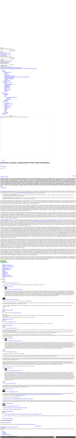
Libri (5, 96)
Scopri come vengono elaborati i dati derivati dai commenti (25, 424)
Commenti (74, 175)
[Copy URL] (17, 172)
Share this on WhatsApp (4, 176)
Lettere (6, 95)
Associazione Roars (8, 72)
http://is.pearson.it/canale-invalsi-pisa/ (19, 395)
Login (6, 111)
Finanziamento (7, 86)
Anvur (6, 83)
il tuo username (12, 49)
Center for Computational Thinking (8, 265)
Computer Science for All (6, 269)
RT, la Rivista (7, 102)
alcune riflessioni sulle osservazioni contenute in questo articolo (16, 407)
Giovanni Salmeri (3, 166)
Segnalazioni (9, 99)
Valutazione (6, 90)
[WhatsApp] (13, 172)
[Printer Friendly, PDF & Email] (3, 261)
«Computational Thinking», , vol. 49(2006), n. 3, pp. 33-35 (46, 220)
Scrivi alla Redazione (8, 105)
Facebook (6, 106)
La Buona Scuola (5, 273)
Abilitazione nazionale (8, 82)
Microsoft (4, 274)
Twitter (6, 108)
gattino (3, 270)
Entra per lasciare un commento (7, 286)
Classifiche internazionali (9, 84)
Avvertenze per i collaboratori (9, 78)
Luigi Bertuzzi (7, 299)
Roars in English (5, 113)
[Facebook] (2, 172)
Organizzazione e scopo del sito (10, 75)
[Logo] (9, 68)
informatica (4, 271)
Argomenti (4, 81)
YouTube (6, 109)
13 (0, 168)
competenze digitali (5, 268)
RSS (5, 110)
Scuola (6, 88)
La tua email (12, 57)
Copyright (6, 79)
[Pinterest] (9, 172)
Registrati (6, 112)
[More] (21, 172)
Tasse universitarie (8, 89)
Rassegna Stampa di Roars (9, 77)
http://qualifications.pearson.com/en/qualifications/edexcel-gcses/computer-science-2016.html (17, 398)
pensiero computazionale (6, 275)
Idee (3, 92)
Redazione (6, 73)
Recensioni (8, 98)
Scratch (3, 277)
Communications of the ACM (7, 267)
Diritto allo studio (7, 85)
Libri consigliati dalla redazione (12, 97)
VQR (5, 91)
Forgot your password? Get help (5, 52)
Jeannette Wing (4, 272)
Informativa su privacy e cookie (5, 54)
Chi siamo (4, 71)
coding (3, 266)
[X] (6, 172)
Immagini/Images (7, 80)
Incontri (6, 104)
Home (3, 70)
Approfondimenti (5, 93)
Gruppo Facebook (7, 107)
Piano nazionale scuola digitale (7, 276)
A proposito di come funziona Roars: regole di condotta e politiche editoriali (17, 76)
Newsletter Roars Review (9, 103)
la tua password (12, 50)
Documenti (6, 94)
